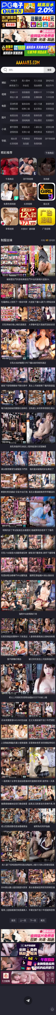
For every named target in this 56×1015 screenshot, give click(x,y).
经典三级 (26, 108)
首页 (13, 920)
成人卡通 (38, 103)
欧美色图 (38, 115)
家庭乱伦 (26, 127)
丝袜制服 (26, 97)
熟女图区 (38, 120)
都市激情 (14, 127)
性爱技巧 (50, 132)
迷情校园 (14, 132)
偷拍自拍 (26, 103)
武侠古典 (50, 127)
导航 (4, 140)
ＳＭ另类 (50, 97)
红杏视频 (14, 143)
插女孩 (14, 138)
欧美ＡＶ (38, 92)
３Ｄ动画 (50, 92)
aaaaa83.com (28, 62)
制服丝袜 (14, 108)
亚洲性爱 (14, 103)
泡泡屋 (26, 143)
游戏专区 (50, 80)
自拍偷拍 (26, 92)
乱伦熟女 (38, 108)
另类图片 (50, 120)
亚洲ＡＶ (14, 92)
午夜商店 (26, 138)
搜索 (49, 69)
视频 (4, 94)
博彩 (4, 82)
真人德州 (26, 80)
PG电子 (14, 80)
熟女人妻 (14, 97)
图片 (4, 117)
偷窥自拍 (14, 115)
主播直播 (38, 97)
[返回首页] (52, 1009)
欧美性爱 (50, 103)
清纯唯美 (26, 120)
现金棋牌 (38, 85)
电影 (4, 105)
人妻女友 (38, 127)
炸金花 (26, 85)
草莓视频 (38, 138)
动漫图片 (50, 115)
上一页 (23, 920)
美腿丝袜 (14, 120)
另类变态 (50, 108)
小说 (4, 129)
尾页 (43, 920)
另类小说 (26, 132)
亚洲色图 (26, 115)
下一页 (33, 920)
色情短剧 (38, 143)
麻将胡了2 (14, 85)
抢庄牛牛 (50, 85)
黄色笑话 (38, 132)
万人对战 (38, 80)
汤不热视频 (50, 138)
